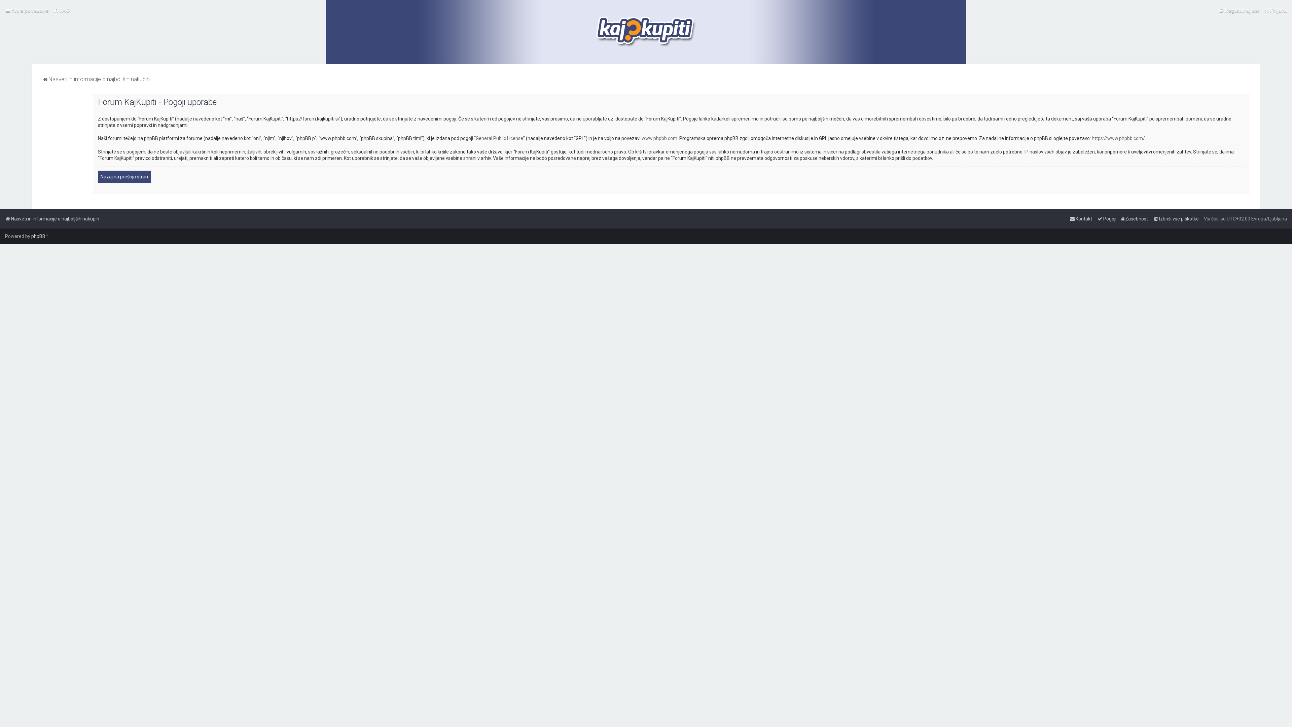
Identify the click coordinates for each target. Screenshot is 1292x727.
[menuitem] (61, 10)
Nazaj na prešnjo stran (124, 176)
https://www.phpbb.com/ (1118, 138)
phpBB (38, 236)
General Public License (499, 138)
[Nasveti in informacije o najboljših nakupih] (646, 32)
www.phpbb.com (659, 138)
